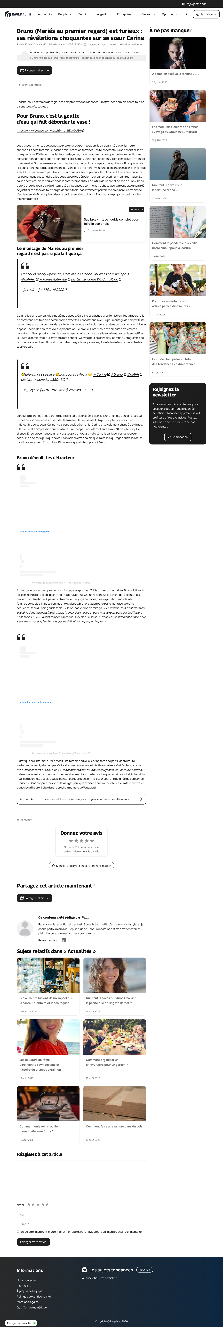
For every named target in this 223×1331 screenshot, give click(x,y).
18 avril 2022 (54, 289)
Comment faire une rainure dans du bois (114, 1126)
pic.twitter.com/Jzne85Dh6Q (43, 379)
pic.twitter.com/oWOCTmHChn (94, 279)
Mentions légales (28, 1302)
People (62, 14)
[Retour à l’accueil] (18, 14)
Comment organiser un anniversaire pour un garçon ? (107, 1062)
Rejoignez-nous (196, 4)
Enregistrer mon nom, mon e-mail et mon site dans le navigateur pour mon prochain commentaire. (81, 1231)
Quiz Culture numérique (32, 1307)
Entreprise (124, 14)
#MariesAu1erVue (53, 279)
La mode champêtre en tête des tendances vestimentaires (174, 361)
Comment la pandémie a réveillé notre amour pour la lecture (175, 245)
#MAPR (133, 374)
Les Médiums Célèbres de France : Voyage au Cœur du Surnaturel (175, 129)
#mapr (119, 274)
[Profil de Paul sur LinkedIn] (64, 940)
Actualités (45, 14)
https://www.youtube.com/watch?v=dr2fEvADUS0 (49, 130)
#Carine (99, 374)
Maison (146, 14)
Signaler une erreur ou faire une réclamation (83, 866)
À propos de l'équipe (29, 1291)
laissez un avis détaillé (86, 851)
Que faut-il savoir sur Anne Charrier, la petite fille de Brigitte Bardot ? (111, 1000)
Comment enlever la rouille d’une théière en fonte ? (39, 1128)
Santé (82, 14)
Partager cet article (36, 70)
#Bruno (117, 374)
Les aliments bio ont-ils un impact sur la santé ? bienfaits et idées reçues (46, 1000)
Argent (101, 14)
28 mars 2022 (79, 389)
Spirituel (168, 14)
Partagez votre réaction (19, 1323)
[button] (186, 14)
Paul (84, 917)
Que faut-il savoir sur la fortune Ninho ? (167, 187)
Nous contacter (27, 1280)
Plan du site (24, 1286)
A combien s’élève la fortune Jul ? (175, 74)
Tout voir (145, 1269)
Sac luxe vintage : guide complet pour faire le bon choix (111, 221)
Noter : (21, 1205)
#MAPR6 (28, 279)
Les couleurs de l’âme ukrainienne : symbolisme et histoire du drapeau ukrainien (40, 1064)
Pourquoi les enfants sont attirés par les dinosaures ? (171, 303)
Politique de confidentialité (34, 1296)
